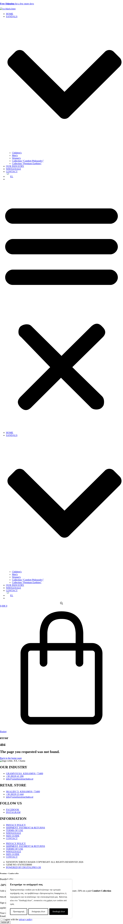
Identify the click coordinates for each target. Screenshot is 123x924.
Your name (5, 913)
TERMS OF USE (14, 830)
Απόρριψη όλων (38, 911)
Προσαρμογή (18, 911)
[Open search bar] (61, 603)
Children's (17, 152)
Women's (16, 158)
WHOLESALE (13, 169)
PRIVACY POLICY (16, 825)
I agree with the (18, 919)
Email (3, 916)
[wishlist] (7, 179)
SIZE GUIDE (12, 835)
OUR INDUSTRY (15, 166)
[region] (39, 899)
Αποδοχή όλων (58, 911)
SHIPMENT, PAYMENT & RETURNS (25, 827)
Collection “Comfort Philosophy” (28, 161)
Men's (15, 155)
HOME (9, 14)
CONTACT (12, 171)
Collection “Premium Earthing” (27, 163)
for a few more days (17, 3)
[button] (61, 306)
